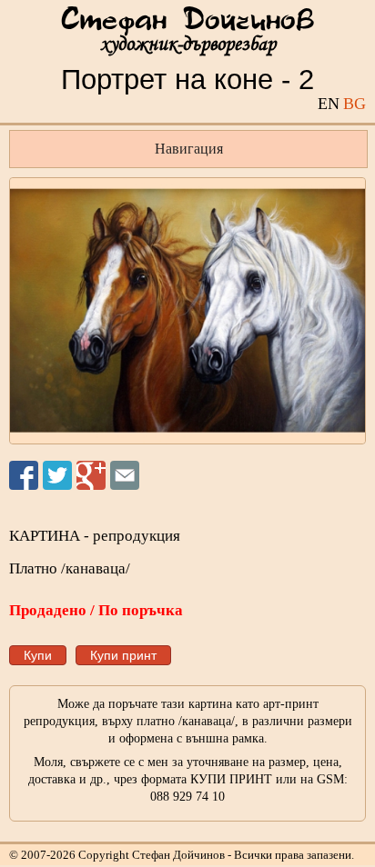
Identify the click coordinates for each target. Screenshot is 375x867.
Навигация (189, 148)
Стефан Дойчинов (187, 21)
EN (329, 104)
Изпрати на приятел (124, 475)
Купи (38, 655)
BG (354, 104)
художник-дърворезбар (188, 44)
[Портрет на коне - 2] (187, 310)
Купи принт (123, 655)
